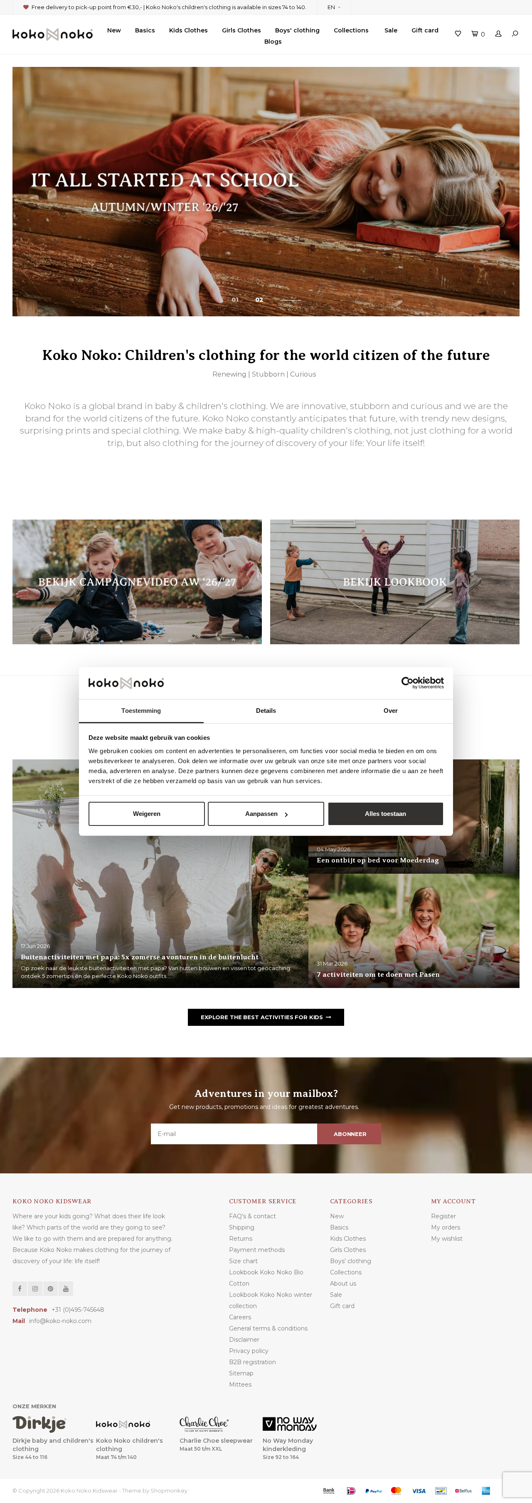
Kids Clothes (188, 30)
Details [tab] (266, 710)
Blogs (273, 41)
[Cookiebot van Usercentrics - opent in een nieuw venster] (407, 683)
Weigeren (146, 813)
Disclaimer (244, 1339)
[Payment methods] (329, 1491)
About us (343, 1283)
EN (331, 7)
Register (443, 1216)
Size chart (243, 1261)
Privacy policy (248, 1351)
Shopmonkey (168, 1490)
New (114, 30)
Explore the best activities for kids (262, 1017)
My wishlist (447, 1238)
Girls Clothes (241, 30)
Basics (145, 30)
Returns (240, 1238)
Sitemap (241, 1373)
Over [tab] (391, 710)
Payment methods (257, 1250)
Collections (351, 30)
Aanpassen (261, 813)
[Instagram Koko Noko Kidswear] (35, 1288)
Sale (390, 30)
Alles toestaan (385, 813)
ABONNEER (350, 1134)
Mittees (240, 1384)
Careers (240, 1317)
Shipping (241, 1227)
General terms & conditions (268, 1328)
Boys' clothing (297, 30)
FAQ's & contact (252, 1216)
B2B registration (252, 1362)
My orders (445, 1227)
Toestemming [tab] (141, 710)
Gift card (424, 30)
